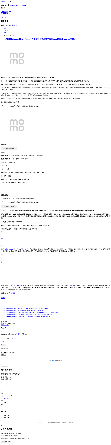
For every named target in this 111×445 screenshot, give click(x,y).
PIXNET (43, 422)
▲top (2, 341)
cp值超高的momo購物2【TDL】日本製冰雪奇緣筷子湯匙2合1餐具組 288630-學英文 (40, 39)
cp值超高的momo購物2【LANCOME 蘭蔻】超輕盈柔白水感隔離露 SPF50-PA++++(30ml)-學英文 (31, 312)
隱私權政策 (64, 422)
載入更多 (3, 344)
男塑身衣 (23, 249)
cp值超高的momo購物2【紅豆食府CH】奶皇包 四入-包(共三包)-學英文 (24, 310)
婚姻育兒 (14, 25)
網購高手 (6, 12)
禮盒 (13, 293)
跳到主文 (3, 17)
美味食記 (13, 338)
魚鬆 (2, 254)
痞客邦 (15, 334)
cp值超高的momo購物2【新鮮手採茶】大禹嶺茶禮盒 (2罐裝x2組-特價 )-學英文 (26, 308)
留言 (18, 334)
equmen (12, 249)
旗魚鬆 (72, 285)
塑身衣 (3, 238)
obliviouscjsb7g (5, 325)
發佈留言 (3, 354)
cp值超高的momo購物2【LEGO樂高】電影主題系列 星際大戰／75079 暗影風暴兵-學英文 (29, 314)
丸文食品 (16, 285)
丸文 (9, 285)
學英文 (3, 298)
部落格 (6, 30)
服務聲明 (71, 422)
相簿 (5, 28)
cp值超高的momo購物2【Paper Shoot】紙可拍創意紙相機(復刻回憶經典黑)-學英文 (27, 316)
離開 (9, 441)
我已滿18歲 (4, 441)
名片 (5, 32)
